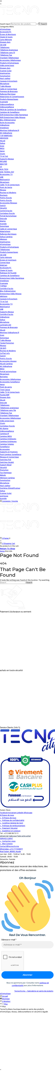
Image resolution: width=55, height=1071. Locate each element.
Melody (3, 475)
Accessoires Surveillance (10, 381)
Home (2, 551)
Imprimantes (5, 241)
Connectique (5, 262)
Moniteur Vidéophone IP (9, 332)
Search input (5, 24)
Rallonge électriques (8, 234)
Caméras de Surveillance (9, 275)
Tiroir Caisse (5, 389)
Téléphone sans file (8, 410)
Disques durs (5, 397)
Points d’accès (6, 358)
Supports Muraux (7, 311)
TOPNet (3, 285)
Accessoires (5, 449)
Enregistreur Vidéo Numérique (12, 278)
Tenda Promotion (7, 343)
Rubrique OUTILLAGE (8, 272)
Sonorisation (5, 480)
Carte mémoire (6, 257)
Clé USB (3, 254)
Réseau (3, 190)
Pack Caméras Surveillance (10, 454)
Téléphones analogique (9, 407)
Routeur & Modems (8, 350)
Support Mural (5, 464)
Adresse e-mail (8, 940)
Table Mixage (5, 340)
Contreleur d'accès (7, 426)
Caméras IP (4, 433)
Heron (2, 384)
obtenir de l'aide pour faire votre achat (15, 836)
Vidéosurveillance (7, 104)
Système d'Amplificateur (10, 488)
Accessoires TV (6, 304)
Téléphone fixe (6, 413)
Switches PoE (5, 459)
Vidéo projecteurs (7, 420)
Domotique (4, 226)
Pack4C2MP (4, 394)
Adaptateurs (5, 231)
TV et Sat (4, 156)
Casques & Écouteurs (8, 298)
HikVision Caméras (7, 477)
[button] (0, 1069)
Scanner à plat (6, 493)
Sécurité (3, 208)
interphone (4, 280)
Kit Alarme (4, 428)
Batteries (4, 376)
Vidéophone (4, 317)
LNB (1, 309)
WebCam (3, 265)
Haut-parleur (5, 485)
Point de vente (6, 387)
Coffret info (5, 353)
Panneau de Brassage (9, 327)
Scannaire (4, 283)
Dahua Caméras (6, 236)
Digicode (3, 402)
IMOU (2, 368)
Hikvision (3, 239)
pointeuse (4, 496)
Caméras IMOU (6, 436)
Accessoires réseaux (8, 361)
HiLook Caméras (6, 363)
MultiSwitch (5, 306)
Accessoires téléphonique (10, 379)
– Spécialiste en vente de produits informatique (26, 992)
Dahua (2, 319)
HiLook (2, 330)
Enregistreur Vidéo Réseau (10, 293)
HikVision (3, 296)
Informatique (5, 29)
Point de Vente (6, 187)
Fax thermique (6, 472)
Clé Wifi (3, 348)
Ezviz (2, 335)
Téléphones (4, 405)
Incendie (3, 498)
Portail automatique (8, 371)
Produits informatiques (9, 247)
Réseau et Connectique (9, 457)
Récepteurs (4, 374)
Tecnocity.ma (20, 991)
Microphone (4, 322)
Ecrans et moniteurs (8, 260)
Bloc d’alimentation (8, 291)
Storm (2, 423)
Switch (3, 355)
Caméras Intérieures (8, 438)
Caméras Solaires (7, 444)
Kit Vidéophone (6, 366)
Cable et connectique (8, 228)
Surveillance (5, 446)
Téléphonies (5, 249)
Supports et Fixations (9, 451)
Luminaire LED (5, 324)
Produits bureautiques (9, 252)
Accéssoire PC (5, 267)
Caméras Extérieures (8, 441)
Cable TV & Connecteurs (10, 392)
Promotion (4, 470)
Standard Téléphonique (9, 415)
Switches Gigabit (7, 462)
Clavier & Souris (6, 270)
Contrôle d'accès (6, 288)
